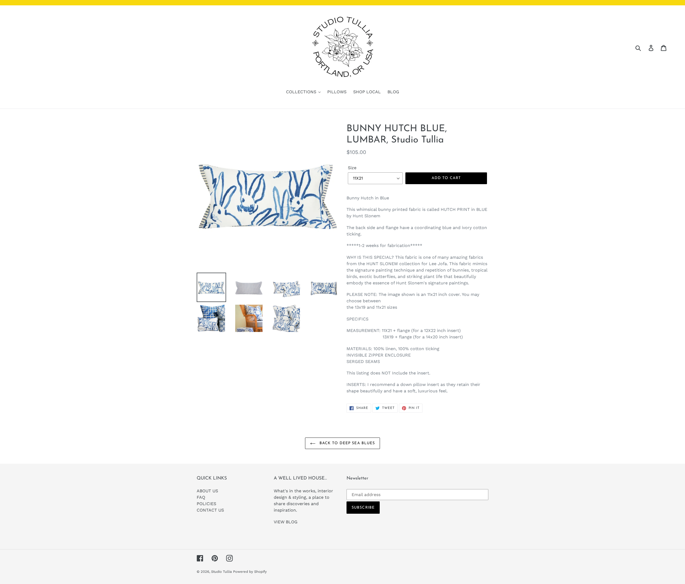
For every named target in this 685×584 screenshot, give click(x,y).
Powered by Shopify (250, 572)
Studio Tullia (221, 572)
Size (352, 167)
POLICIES (206, 503)
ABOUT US (207, 490)
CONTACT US (210, 510)
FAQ (201, 497)
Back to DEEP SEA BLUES (346, 443)
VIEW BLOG (286, 521)
